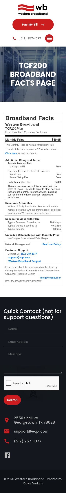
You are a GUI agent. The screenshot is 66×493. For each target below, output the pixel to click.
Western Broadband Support (24, 261)
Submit (12, 400)
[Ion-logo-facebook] (7, 455)
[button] (49, 38)
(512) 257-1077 (30, 38)
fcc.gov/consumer (50, 277)
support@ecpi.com (19, 257)
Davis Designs (33, 483)
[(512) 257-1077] (14, 38)
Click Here (11, 153)
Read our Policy (52, 244)
